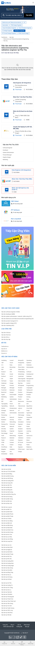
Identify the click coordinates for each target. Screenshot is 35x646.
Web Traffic (29, 449)
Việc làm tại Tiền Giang (7, 603)
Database (3, 383)
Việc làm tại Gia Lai (6, 574)
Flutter (28, 426)
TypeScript (29, 412)
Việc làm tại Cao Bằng (7, 520)
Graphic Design (7, 157)
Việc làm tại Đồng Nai (6, 489)
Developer (5, 150)
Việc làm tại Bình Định (6, 511)
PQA (27, 433)
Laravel (11, 360)
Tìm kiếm (29, 15)
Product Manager (7, 155)
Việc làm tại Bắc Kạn (6, 501)
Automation (5, 25)
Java (2, 367)
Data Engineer (21, 378)
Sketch (3, 426)
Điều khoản (27, 624)
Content (12, 440)
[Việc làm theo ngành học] (17, 291)
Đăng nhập (30, 643)
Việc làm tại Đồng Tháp (7, 572)
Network (12, 426)
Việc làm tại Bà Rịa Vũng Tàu (8, 494)
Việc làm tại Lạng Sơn (6, 541)
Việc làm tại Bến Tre (6, 509)
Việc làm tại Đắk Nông (7, 525)
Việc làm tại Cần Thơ (6, 485)
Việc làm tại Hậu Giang (7, 568)
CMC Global (14, 201)
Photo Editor (21, 367)
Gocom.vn (4, 353)
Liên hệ (19, 624)
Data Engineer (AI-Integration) (21, 170)
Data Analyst (13, 394)
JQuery (28, 424)
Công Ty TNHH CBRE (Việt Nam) (22, 116)
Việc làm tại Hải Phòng (7, 478)
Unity (2, 444)
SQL (11, 451)
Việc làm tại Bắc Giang (7, 499)
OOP (11, 369)
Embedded (4, 453)
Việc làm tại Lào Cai (6, 545)
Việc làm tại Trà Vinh (6, 605)
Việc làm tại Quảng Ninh (7, 480)
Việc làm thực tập (5, 339)
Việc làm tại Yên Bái (6, 615)
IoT (24, 22)
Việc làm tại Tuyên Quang (7, 608)
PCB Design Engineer (16, 25)
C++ (2, 365)
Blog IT (12, 624)
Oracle (11, 374)
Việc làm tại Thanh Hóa (7, 599)
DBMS (28, 419)
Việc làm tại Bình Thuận (7, 516)
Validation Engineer (19, 30)
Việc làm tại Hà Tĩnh (6, 583)
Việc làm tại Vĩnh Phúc (7, 612)
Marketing (5, 159)
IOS (2, 378)
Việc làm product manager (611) (9, 321)
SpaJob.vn (4, 348)
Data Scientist (21, 381)
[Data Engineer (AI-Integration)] (6, 86)
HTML (2, 442)
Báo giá (27, 626)
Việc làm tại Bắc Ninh (6, 487)
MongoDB (20, 360)
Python (3, 374)
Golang (28, 415)
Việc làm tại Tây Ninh (6, 592)
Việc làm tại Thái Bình (6, 594)
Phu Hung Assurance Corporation (21, 86)
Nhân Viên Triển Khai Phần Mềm (22, 179)
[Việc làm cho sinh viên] (17, 277)
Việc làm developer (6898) (8, 314)
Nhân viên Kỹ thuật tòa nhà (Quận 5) (20, 188)
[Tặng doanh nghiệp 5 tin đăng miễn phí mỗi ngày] (17, 459)
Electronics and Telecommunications (11, 22)
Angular (3, 451)
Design (11, 383)
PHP (2, 369)
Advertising (21, 374)
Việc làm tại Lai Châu (6, 536)
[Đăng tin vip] (17, 248)
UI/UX (11, 376)
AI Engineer (21, 385)
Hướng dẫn (19, 626)
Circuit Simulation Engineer (9, 28)
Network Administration (13, 413)
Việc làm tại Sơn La (6, 589)
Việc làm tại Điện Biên (6, 527)
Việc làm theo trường (22, 644)
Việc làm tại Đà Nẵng (6, 473)
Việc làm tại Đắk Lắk (6, 523)
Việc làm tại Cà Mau (6, 518)
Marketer (12, 438)
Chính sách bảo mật (8, 626)
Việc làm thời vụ (5, 337)
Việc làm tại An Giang (6, 496)
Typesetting (4, 406)
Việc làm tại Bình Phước (7, 514)
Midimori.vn (4, 351)
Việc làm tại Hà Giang (6, 577)
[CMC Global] (5, 203)
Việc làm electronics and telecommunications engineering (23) (17, 318)
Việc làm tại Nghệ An (6, 549)
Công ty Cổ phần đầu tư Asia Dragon (23, 132)
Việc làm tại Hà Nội (6, 469)
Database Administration (29, 367)
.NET (2, 362)
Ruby (11, 365)
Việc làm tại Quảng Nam (7, 563)
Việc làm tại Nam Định (7, 547)
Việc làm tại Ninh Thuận (7, 554)
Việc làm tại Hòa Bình (6, 570)
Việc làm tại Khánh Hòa (7, 530)
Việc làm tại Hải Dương (7, 492)
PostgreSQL (21, 362)
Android (3, 376)
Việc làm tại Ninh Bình (6, 552)
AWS (11, 401)
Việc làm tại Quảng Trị (6, 585)
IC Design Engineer (7, 30)
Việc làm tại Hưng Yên (7, 483)
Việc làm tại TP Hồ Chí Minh (8, 471)
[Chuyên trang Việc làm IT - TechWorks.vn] (6, 2)
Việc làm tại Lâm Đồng (7, 539)
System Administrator (8, 152)
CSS (11, 371)
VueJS (11, 362)
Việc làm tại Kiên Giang (7, 532)
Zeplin (11, 378)
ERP (2, 401)
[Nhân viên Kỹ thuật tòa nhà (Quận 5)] (6, 115)
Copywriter (29, 417)
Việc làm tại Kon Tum (6, 534)
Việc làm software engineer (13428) (10, 311)
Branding (3, 431)
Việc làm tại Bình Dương (7, 476)
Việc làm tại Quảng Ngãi (7, 565)
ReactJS (3, 438)
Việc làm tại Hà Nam (6, 579)
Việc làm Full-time (5, 332)
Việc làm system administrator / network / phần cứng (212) (16, 316)
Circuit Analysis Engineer (24, 28)
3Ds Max (3, 428)
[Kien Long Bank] (5, 221)
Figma (11, 381)
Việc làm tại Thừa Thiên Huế (8, 601)
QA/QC (20, 365)
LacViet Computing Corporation (20, 100)
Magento (3, 449)
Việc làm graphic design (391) (9, 323)
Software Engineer (7, 147)
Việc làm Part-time (6, 335)
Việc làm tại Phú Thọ (6, 556)
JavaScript (21, 376)
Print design (4, 433)
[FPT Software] (5, 212)
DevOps (28, 422)
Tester (2, 440)
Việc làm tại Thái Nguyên (7, 596)
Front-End (3, 390)
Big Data (20, 383)
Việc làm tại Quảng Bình (7, 561)
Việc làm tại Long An (6, 507)
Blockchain (12, 367)
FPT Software (15, 210)
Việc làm (13, 643)
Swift (2, 435)
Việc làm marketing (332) (7, 325)
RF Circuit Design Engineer (9, 33)
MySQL (11, 453)
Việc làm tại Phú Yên (6, 558)
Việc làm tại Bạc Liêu (6, 503)
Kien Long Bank (16, 219)
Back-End (3, 392)
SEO (2, 399)
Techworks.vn (4, 346)
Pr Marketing (21, 371)
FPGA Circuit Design (23, 33)
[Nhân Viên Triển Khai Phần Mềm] (6, 101)
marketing (4, 360)
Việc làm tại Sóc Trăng (7, 587)
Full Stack (3, 381)
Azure (11, 403)
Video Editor (21, 369)
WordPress (4, 447)
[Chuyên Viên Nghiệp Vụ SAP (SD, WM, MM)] (6, 130)
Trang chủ (5, 624)
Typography (4, 403)
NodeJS (3, 371)
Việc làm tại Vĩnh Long (7, 610)
